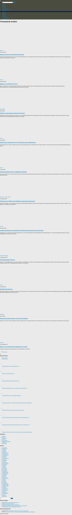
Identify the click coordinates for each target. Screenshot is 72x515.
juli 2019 (4, 461)
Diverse (3, 5)
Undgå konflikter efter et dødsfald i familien (13, 172)
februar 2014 (4, 489)
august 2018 (4, 464)
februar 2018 (4, 469)
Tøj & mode (4, 10)
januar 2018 (4, 471)
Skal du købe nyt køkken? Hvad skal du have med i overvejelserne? (15, 424)
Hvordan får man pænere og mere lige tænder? (14, 318)
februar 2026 (4, 448)
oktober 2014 (4, 487)
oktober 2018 (4, 462)
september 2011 (5, 493)
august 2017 (4, 475)
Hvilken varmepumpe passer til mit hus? (12, 113)
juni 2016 (4, 480)
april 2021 (4, 459)
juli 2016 (4, 479)
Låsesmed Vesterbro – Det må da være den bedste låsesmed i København (17, 402)
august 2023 (4, 456)
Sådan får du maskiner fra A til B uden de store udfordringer (18, 142)
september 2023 (5, 455)
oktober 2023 (4, 454)
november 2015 (5, 484)
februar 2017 (4, 477)
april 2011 (4, 495)
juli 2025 (4, 449)
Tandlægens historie (6, 289)
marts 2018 (4, 468)
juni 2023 (4, 457)
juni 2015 (4, 486)
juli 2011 (3, 494)
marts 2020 (4, 460)
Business (4, 4)
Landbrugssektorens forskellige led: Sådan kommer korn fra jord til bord (21, 230)
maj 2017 (4, 476)
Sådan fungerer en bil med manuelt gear (12, 54)
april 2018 (4, 467)
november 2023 (5, 452)
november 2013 (5, 490)
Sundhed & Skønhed (6, 9)
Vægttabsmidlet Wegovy (7, 260)
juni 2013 (4, 491)
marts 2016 (4, 482)
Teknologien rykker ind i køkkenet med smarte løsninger (17, 201)
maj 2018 (4, 466)
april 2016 (4, 481)
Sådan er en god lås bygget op (9, 84)
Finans (3, 7)
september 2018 (5, 463)
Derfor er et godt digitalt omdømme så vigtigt (13, 346)
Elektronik (4, 6)
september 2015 (5, 485)
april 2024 (4, 451)
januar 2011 (4, 496)
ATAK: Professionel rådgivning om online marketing (13, 410)
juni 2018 (4, 465)
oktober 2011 (4, 492)
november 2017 (5, 473)
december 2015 (5, 483)
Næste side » (4, 351)
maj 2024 (4, 450)
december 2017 (5, 472)
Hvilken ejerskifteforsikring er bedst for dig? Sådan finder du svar (15, 417)
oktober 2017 (4, 474)
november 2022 (5, 458)
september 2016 (5, 478)
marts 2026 (4, 447)
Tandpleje (2, 314)
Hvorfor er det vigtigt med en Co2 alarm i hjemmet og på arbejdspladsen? (17, 432)
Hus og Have (4, 8)
